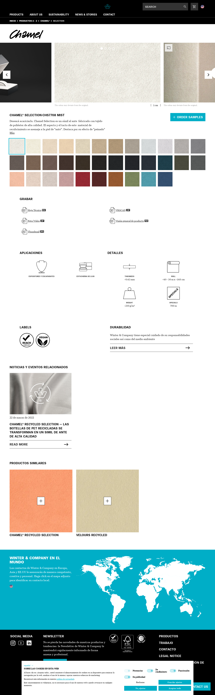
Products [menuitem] (16, 14)
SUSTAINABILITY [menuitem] (59, 14)
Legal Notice (170, 656)
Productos (168, 636)
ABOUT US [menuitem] (36, 14)
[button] (28, 665)
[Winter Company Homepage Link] (107, 6)
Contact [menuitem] (109, 14)
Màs (12, 133)
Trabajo (166, 643)
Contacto (167, 649)
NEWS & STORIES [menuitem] (86, 14)
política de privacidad (65, 679)
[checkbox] (127, 670)
